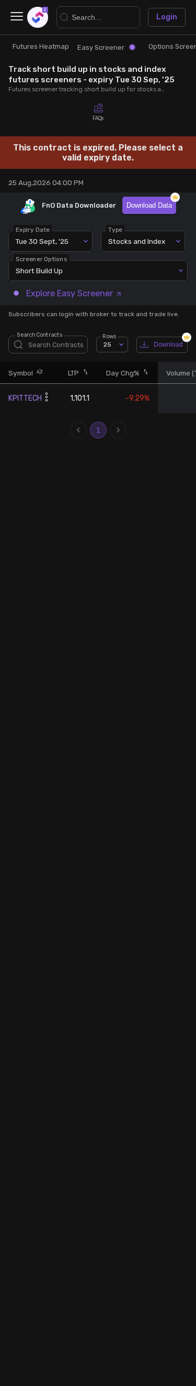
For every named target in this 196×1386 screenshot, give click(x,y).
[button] (38, 372)
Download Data (149, 205)
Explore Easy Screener (69, 293)
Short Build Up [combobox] (39, 270)
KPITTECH (25, 398)
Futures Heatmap (41, 46)
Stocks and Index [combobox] (136, 241)
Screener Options (41, 259)
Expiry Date (33, 229)
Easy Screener (100, 47)
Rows (109, 336)
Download (168, 344)
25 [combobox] (107, 344)
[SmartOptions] (37, 17)
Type (115, 229)
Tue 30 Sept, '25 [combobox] (42, 241)
